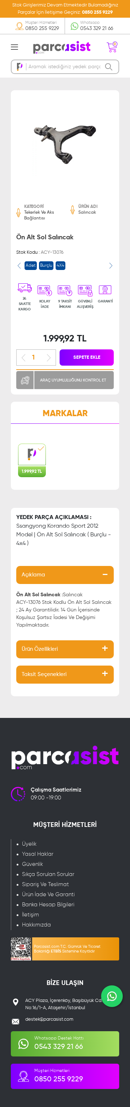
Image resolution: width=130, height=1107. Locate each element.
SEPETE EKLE (86, 357)
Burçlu (46, 265)
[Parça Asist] (61, 47)
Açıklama (33, 575)
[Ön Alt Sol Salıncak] (65, 144)
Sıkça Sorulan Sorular (48, 874)
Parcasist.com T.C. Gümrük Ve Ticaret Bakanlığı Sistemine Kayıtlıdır (67, 949)
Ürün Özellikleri (40, 649)
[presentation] (19, 266)
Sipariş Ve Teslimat (45, 884)
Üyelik (29, 844)
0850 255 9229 (97, 12)
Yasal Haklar (37, 854)
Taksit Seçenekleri (44, 674)
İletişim (30, 915)
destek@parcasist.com (49, 1019)
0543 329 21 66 (96, 28)
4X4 (60, 265)
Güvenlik (32, 864)
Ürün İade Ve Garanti (48, 894)
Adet (31, 265)
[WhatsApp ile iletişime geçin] (112, 996)
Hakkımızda (36, 925)
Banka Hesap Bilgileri (48, 904)
